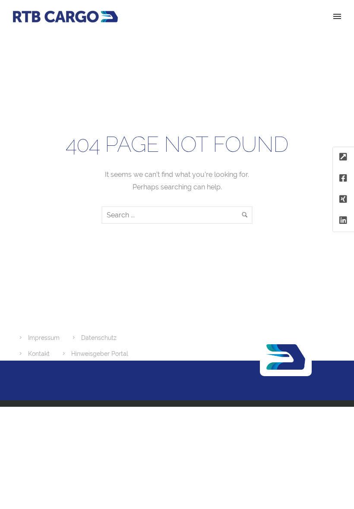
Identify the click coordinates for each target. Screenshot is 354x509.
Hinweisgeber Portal (99, 353)
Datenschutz (99, 337)
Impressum (44, 337)
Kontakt (39, 353)
